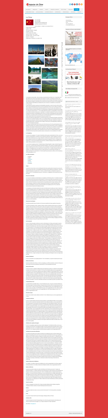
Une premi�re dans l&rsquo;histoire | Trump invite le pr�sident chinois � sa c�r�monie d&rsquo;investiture (73, 111)
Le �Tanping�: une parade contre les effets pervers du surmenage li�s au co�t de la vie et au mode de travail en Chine (73, 199)
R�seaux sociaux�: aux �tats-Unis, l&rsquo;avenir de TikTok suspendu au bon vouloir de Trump (73, 175)
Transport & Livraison (55, 9)
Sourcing (41, 9)
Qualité (46, 9)
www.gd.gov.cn (33, 403)
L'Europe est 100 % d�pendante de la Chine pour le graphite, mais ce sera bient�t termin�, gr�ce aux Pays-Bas (73, 165)
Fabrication (35, 9)
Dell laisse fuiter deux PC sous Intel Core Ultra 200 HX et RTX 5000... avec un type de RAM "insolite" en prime (73, 136)
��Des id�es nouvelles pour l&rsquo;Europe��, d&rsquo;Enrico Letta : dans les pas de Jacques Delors (73, 150)
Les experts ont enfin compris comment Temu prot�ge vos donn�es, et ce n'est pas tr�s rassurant (73, 187)
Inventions (71, 9)
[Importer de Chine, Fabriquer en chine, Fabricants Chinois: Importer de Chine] (35, 6)
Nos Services (28, 9)
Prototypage (63, 9)
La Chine (76, 9)
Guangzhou (30, 159)
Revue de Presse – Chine (73, 101)
